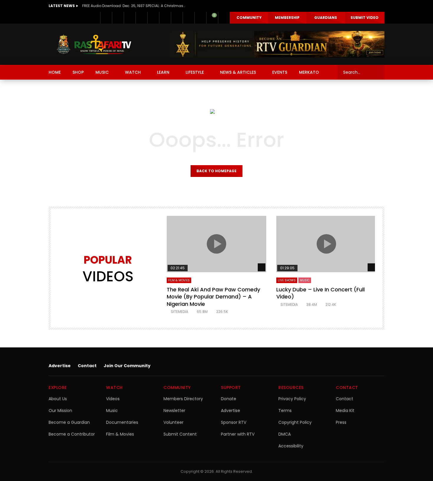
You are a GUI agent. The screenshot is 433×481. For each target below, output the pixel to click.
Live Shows (287, 280)
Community (249, 17)
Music (112, 410)
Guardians (325, 17)
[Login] (224, 18)
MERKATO (309, 72)
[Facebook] (106, 18)
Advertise (60, 366)
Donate (228, 399)
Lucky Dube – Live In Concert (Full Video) (320, 293)
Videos (113, 399)
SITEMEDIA (179, 311)
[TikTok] (177, 18)
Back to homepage (216, 170)
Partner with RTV (237, 434)
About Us (58, 399)
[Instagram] (165, 18)
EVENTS (279, 72)
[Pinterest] (141, 18)
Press (341, 422)
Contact (87, 366)
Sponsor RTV (233, 422)
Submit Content (180, 434)
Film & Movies (179, 280)
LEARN (163, 72)
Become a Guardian (69, 422)
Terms (285, 410)
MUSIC (102, 72)
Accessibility (290, 446)
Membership (287, 17)
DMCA (284, 434)
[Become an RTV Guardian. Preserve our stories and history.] (277, 44)
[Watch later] (188, 18)
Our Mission (60, 410)
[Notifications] (200, 18)
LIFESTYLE (195, 72)
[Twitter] (118, 18)
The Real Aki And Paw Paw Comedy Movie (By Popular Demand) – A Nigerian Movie (213, 297)
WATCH (133, 72)
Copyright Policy (295, 422)
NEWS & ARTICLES (238, 72)
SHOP (78, 72)
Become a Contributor (72, 434)
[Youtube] (153, 18)
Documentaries (122, 422)
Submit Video (365, 17)
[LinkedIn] (129, 18)
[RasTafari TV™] (94, 44)
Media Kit (345, 410)
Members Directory (183, 399)
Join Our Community (127, 366)
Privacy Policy (292, 399)
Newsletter (174, 410)
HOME (55, 72)
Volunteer (173, 422)
